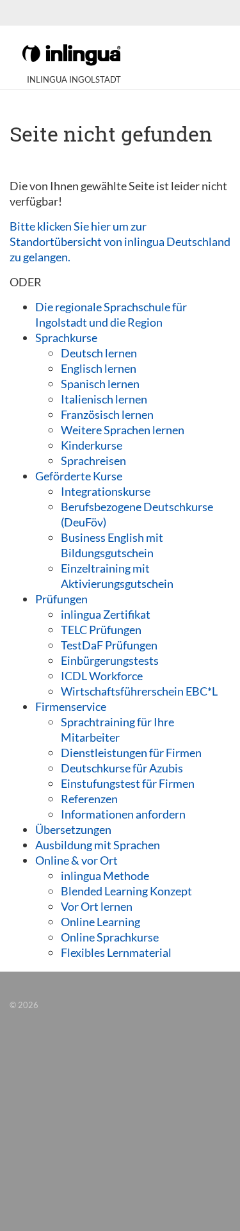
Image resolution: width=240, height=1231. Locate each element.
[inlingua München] (71, 54)
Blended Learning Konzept (126, 891)
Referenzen (89, 799)
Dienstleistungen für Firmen (131, 753)
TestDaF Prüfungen (109, 645)
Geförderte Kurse (78, 476)
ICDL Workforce (102, 676)
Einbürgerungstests (110, 660)
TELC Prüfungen (101, 630)
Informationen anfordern (123, 814)
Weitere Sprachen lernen (122, 430)
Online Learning (100, 922)
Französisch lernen (107, 414)
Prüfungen (61, 599)
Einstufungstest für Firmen (128, 783)
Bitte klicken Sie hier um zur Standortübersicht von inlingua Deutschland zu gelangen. (120, 241)
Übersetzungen (73, 829)
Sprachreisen (93, 460)
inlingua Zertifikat (105, 614)
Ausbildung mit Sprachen (97, 845)
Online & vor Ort (76, 860)
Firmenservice (70, 706)
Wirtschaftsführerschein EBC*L (139, 691)
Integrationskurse (105, 491)
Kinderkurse (91, 445)
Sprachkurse (66, 337)
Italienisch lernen (104, 399)
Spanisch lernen (100, 384)
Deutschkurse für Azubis (122, 768)
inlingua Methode (105, 875)
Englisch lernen (98, 368)
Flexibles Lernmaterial (116, 952)
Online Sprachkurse (110, 937)
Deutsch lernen (99, 353)
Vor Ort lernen (96, 906)
